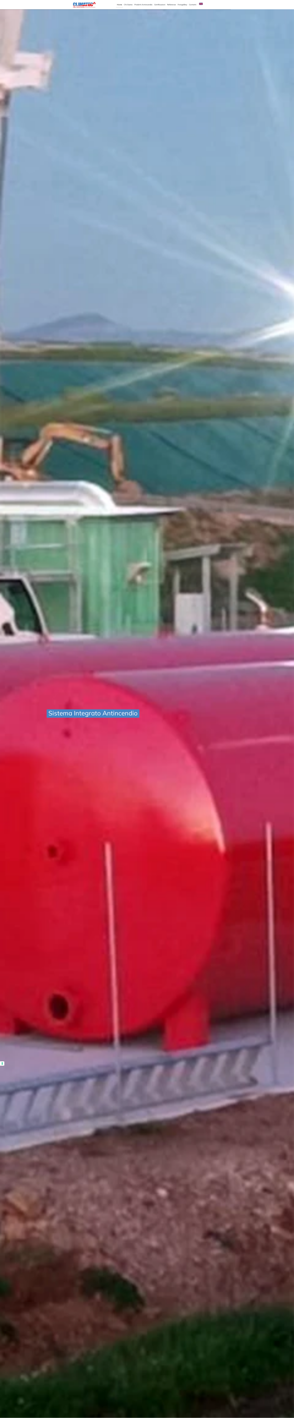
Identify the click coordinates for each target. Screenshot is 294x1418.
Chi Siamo (128, 4)
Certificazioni (159, 4)
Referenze (171, 4)
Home (119, 4)
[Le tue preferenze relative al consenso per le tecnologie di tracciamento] (2, 1063)
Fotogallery (182, 4)
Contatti (192, 4)
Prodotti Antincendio (143, 4)
